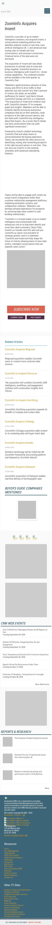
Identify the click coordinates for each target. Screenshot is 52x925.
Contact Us (8, 877)
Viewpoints (8, 862)
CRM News (8, 860)
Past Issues (35, 317)
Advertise (8, 871)
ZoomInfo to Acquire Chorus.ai (21, 373)
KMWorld (7, 901)
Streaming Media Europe (13, 912)
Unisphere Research (12, 916)
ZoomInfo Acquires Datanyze (20, 466)
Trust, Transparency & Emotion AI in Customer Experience (26, 654)
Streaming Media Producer (14, 914)
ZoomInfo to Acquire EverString (21, 400)
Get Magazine (11, 851)
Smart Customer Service (13, 905)
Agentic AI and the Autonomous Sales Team (20, 664)
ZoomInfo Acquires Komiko (19, 442)
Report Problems (10, 875)
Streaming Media (10, 910)
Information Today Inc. (13, 815)
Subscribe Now (26, 309)
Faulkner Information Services (16, 894)
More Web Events (42, 684)
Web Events (8, 864)
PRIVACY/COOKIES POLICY (14, 836)
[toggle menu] (47, 11)
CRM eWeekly (9, 853)
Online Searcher (10, 903)
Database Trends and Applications (17, 890)
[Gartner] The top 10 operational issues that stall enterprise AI (30, 756)
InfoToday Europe (11, 899)
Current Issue (16, 317)
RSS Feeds (8, 866)
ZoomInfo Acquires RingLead (20, 349)
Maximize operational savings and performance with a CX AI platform (28, 772)
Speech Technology (12, 907)
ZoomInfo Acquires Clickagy (19, 421)
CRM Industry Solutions (13, 857)
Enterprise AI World (11, 892)
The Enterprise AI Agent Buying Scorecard (31, 738)
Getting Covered (10, 873)
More (47, 788)
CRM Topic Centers (11, 855)
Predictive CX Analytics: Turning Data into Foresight (23, 674)
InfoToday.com (10, 896)
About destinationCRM (13, 869)
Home (6, 849)
